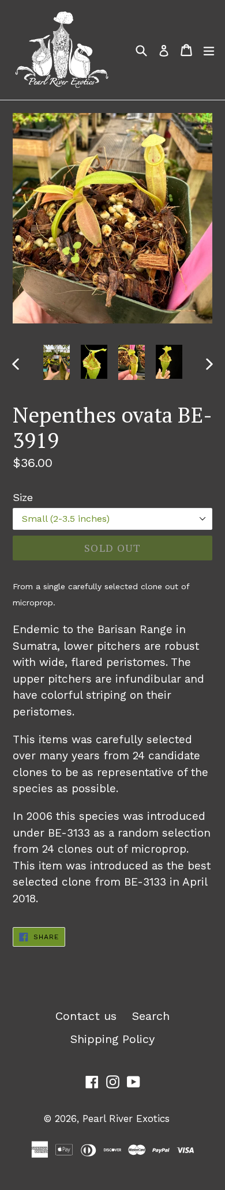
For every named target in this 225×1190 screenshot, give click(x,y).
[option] (56, 362)
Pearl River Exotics (126, 1118)
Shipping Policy (112, 1039)
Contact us (86, 1016)
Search (151, 1016)
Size (23, 497)
